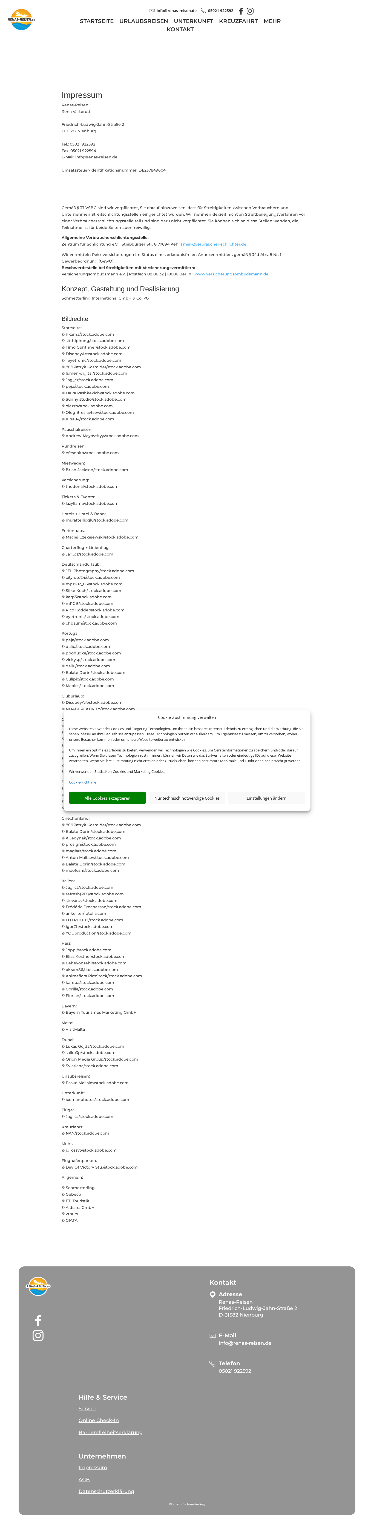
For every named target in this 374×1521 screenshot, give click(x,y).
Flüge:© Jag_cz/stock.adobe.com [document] (87, 1113)
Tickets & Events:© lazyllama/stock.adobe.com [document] (90, 500)
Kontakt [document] (222, 1282)
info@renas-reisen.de (245, 1343)
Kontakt (180, 30)
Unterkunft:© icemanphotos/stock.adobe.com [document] (95, 1096)
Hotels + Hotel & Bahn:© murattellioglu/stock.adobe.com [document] (95, 517)
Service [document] (87, 1409)
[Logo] (21, 32)
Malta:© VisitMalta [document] (73, 1026)
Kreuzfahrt (238, 21)
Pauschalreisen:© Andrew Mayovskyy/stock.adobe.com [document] (100, 432)
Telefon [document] (229, 1363)
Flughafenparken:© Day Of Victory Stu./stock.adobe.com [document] (100, 1164)
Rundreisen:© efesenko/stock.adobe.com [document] (90, 449)
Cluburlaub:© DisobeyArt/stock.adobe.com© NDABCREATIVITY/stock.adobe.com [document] (98, 703)
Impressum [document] (82, 95)
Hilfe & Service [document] (103, 1397)
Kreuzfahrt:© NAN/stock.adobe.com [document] (85, 1130)
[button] (38, 1286)
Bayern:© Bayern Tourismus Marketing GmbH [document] (99, 1009)
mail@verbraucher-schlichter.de (214, 244)
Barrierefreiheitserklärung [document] (111, 1432)
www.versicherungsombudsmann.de (232, 274)
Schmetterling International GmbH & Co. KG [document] (105, 298)
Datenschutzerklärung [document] (106, 1491)
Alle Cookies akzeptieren (107, 798)
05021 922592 (235, 1371)
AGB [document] (84, 1480)
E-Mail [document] (227, 1335)
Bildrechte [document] (75, 319)
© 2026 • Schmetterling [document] (187, 1504)
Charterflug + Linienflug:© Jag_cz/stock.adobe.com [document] (87, 551)
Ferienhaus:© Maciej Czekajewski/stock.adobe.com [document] (100, 534)
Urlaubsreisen (143, 21)
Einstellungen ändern (266, 798)
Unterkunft (193, 21)
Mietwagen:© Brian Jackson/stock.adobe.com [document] (95, 466)
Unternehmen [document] (102, 1456)
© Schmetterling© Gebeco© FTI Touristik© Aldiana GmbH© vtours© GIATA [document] (78, 1204)
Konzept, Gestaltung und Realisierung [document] (120, 289)
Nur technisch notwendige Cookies (187, 798)
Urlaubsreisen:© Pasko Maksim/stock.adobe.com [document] (95, 1079)
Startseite (97, 21)
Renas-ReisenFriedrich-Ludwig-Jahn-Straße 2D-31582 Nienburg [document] (258, 1308)
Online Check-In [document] (99, 1420)
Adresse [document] (230, 1294)
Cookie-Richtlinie (82, 782)
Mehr (272, 21)
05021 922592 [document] (220, 10)
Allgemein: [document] (72, 1177)
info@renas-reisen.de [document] (177, 10)
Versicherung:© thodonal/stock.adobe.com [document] (90, 483)
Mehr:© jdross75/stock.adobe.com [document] (89, 1147)
